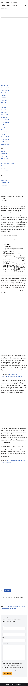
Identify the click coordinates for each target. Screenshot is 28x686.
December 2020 (5, 136)
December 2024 (5, 90)
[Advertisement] (14, 34)
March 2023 (4, 112)
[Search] (26, 16)
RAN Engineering (5, 165)
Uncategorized (4, 170)
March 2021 (4, 132)
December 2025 (5, 88)
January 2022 (4, 127)
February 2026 (4, 85)
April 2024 (3, 95)
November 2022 (5, 122)
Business (3, 151)
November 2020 (5, 139)
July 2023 (3, 102)
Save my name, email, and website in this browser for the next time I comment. (12, 664)
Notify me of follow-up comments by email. (14, 667)
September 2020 (5, 144)
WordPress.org (4, 185)
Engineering (4, 153)
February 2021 (4, 134)
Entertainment (4, 158)
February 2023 (4, 114)
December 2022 (5, 119)
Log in (2, 177)
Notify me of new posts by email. (11, 670)
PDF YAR (8, 684)
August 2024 (4, 92)
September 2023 (5, 97)
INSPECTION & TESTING (7, 163)
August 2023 (4, 100)
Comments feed (5, 182)
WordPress (19, 684)
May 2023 (3, 107)
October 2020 (4, 141)
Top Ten (3, 168)
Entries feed (4, 180)
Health (2, 161)
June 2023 (3, 105)
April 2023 (3, 110)
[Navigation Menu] (25, 5)
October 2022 (4, 124)
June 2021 (3, 129)
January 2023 (4, 117)
